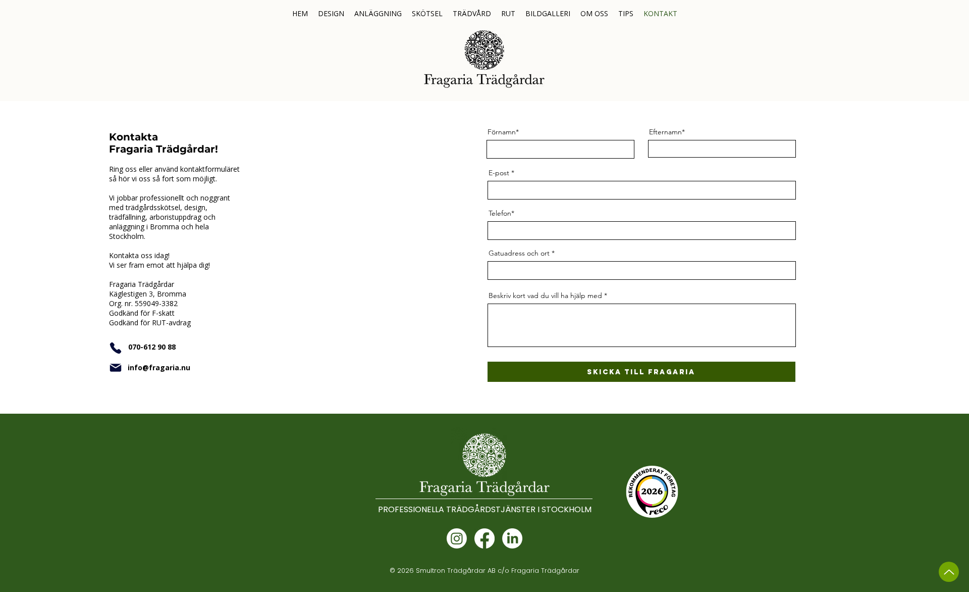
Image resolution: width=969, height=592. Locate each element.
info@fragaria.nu (159, 367)
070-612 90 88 (152, 347)
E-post (499, 172)
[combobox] (642, 270)
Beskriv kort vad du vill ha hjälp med (545, 295)
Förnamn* (503, 131)
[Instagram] (457, 538)
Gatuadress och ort (519, 253)
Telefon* (501, 213)
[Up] (949, 572)
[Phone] (115, 348)
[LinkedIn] (512, 538)
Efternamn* (667, 131)
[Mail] (115, 367)
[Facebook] (484, 538)
